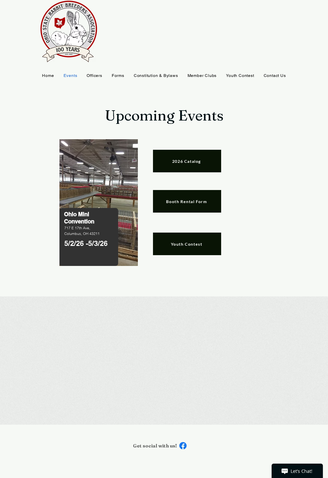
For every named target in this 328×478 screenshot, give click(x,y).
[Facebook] (183, 446)
